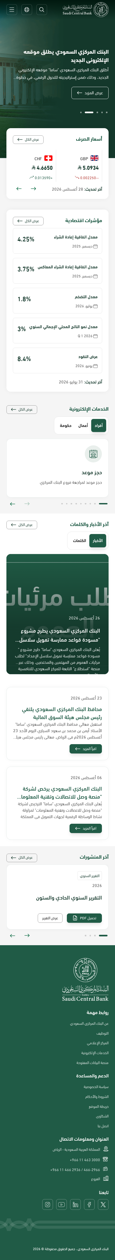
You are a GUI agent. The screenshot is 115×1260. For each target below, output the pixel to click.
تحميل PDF (88, 917)
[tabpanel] (57, 473)
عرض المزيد (94, 92)
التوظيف (103, 1033)
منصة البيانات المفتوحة (92, 1062)
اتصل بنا (103, 1125)
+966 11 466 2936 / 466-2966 (75, 1169)
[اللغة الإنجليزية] (26, 9)
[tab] (98, 425)
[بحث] (41, 9)
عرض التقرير (50, 917)
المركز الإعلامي (98, 1042)
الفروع (95, 1178)
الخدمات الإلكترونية (95, 1052)
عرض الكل (32, 139)
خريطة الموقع (99, 1106)
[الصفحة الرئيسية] (86, 9)
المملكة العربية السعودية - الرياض (76, 1149)
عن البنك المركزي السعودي (89, 1023)
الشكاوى (102, 1116)
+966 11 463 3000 (85, 1159)
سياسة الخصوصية (96, 1086)
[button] (107, 112)
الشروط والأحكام (97, 1096)
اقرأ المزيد (89, 748)
